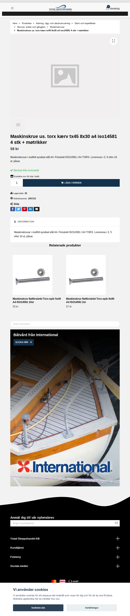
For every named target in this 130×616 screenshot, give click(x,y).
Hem (15, 23)
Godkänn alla (38, 607)
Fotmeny (15, 557)
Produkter (27, 23)
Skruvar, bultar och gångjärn (31, 27)
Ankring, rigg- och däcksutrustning (53, 23)
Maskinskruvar (57, 27)
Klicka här (22, 342)
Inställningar (91, 607)
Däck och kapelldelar (85, 23)
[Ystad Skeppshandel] (60, 8)
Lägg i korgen (73, 183)
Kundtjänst (17, 547)
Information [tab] (25, 221)
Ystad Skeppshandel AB (25, 538)
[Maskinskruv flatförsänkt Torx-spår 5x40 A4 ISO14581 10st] (38, 275)
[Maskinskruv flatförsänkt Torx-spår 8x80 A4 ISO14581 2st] (91, 275)
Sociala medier (19, 566)
